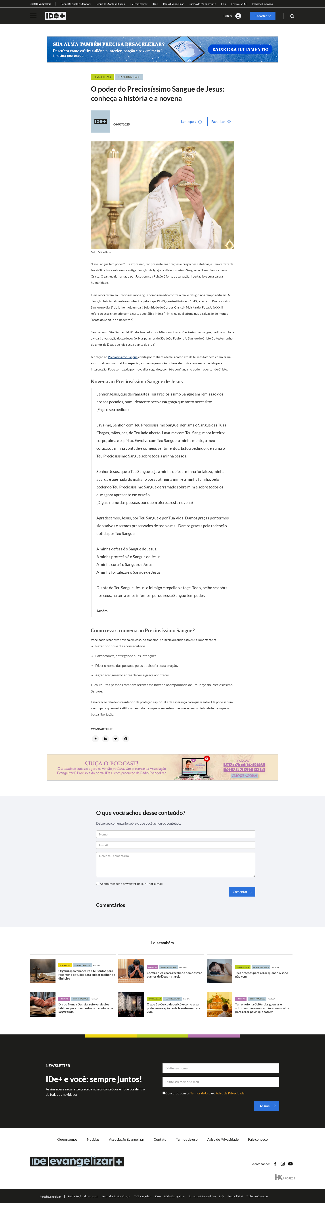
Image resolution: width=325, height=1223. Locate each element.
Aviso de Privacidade (230, 1093)
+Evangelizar (243, 967)
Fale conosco (258, 1139)
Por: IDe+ (96, 965)
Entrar (228, 16)
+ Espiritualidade (129, 76)
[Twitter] (116, 739)
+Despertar (65, 965)
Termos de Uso (200, 1093)
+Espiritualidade (82, 965)
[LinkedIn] (106, 739)
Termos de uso (187, 1139)
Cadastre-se (263, 16)
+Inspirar (152, 967)
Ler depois (188, 121)
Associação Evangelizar (126, 1139)
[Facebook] (126, 739)
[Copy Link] (96, 739)
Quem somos (67, 1139)
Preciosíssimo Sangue (123, 357)
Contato (160, 1139)
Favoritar (218, 121)
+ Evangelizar (102, 76)
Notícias (93, 1139)
